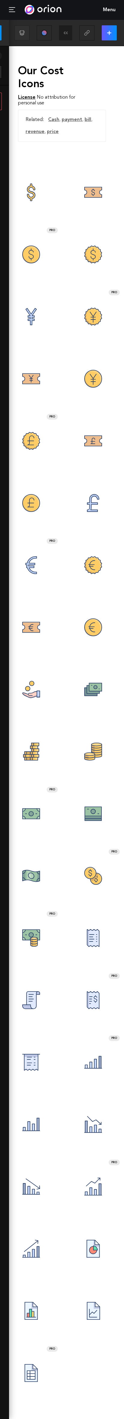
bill (88, 119)
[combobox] (65, 33)
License (27, 97)
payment (72, 119)
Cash (53, 119)
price (53, 131)
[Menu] (12, 10)
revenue (35, 131)
